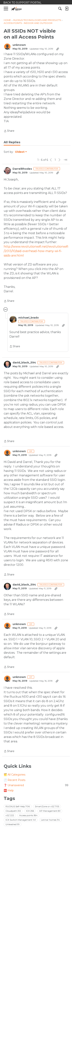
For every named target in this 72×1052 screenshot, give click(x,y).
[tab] (12, 142)
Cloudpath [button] (13, 810)
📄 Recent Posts (14, 780)
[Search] (60, 8)
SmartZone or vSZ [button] (47, 806)
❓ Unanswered (36, 785)
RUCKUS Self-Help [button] (18, 806)
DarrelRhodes (22, 168)
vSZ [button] (10, 815)
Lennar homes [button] (50, 819)
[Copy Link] (57, 48)
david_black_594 (24, 362)
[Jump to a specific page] (65, 160)
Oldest (20, 152)
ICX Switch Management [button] (21, 819)
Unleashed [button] (13, 824)
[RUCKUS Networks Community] (16, 9)
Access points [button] (28, 815)
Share (9, 131)
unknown (19, 45)
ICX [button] (30, 810)
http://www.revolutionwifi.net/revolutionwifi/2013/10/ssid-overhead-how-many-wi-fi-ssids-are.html (36, 251)
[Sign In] (66, 8)
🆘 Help (9, 790)
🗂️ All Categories (14, 774)
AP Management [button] (49, 810)
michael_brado (28, 317)
